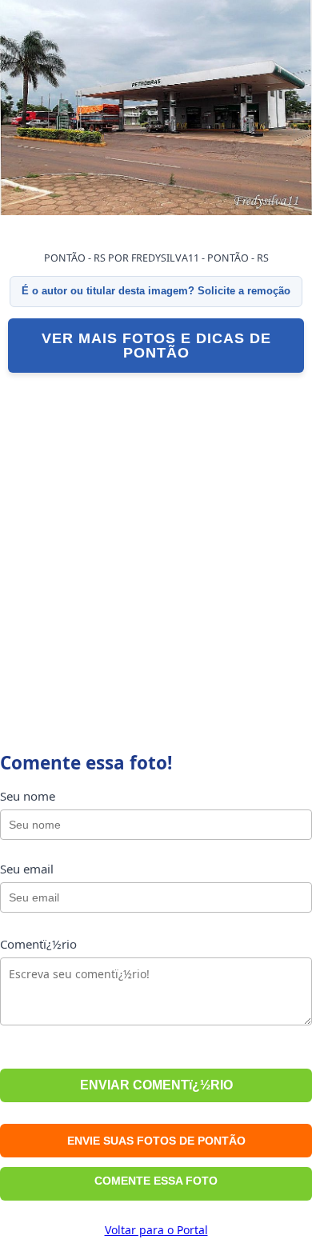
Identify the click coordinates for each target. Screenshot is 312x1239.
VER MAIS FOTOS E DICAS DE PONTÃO (156, 345)
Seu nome (27, 796)
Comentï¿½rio (38, 944)
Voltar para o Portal (156, 1229)
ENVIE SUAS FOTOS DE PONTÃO (156, 1140)
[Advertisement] (156, 545)
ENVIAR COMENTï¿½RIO (156, 1085)
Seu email (27, 869)
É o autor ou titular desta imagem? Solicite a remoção (156, 291)
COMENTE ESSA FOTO (156, 1180)
